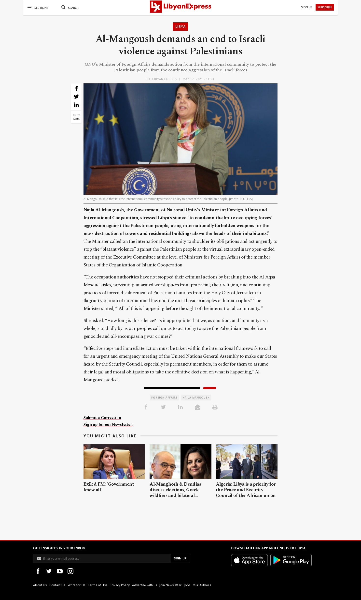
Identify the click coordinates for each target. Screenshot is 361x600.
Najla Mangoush (196, 397)
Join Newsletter (170, 585)
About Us (40, 585)
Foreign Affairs (164, 397)
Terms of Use (98, 585)
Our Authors (202, 585)
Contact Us (57, 585)
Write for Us (76, 585)
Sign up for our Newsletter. (108, 425)
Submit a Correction (102, 418)
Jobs (187, 585)
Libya (180, 26)
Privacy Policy (119, 585)
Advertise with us (144, 585)
